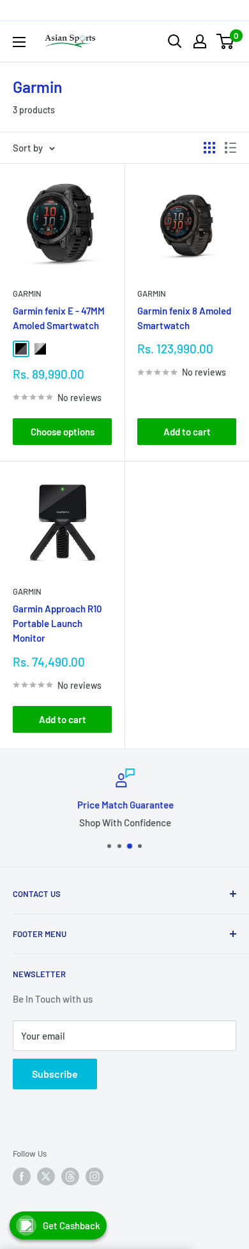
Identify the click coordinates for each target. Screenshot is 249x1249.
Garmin (27, 293)
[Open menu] (19, 42)
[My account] (199, 41)
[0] (226, 41)
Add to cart (187, 431)
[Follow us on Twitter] (46, 1176)
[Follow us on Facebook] (22, 1176)
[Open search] (175, 41)
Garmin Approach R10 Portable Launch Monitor (57, 623)
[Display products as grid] (209, 147)
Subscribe (55, 1074)
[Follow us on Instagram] (94, 1176)
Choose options (62, 431)
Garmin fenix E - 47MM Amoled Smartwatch (59, 318)
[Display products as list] (230, 147)
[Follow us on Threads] (70, 1176)
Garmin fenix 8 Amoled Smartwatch (184, 318)
